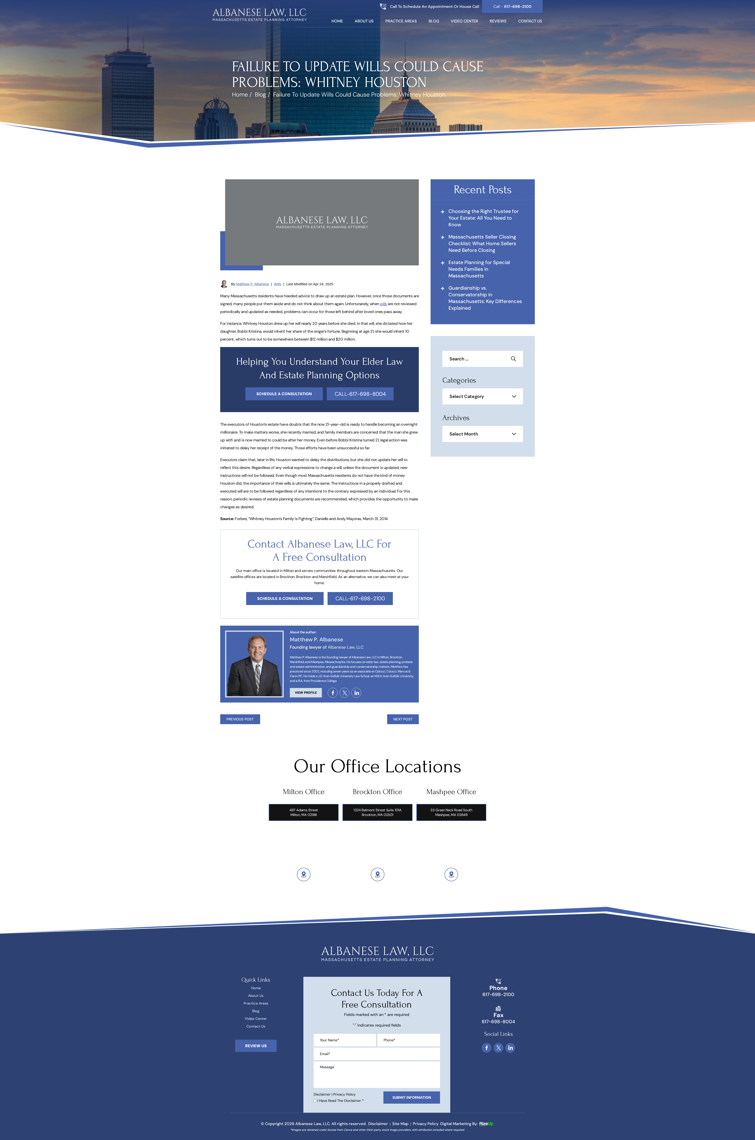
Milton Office (303, 791)
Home (337, 21)
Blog (434, 21)
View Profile (306, 693)
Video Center (464, 21)
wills (383, 303)
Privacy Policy (344, 1094)
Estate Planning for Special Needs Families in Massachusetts (479, 269)
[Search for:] (482, 359)
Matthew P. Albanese (252, 284)
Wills (277, 284)
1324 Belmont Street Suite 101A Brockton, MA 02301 (377, 812)
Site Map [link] (400, 1124)
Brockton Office (377, 791)
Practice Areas (401, 21)
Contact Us (530, 21)
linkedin (356, 693)
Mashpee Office (451, 791)
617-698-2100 (498, 994)
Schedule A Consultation (284, 393)
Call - (512, 6)
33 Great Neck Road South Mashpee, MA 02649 (451, 812)
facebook (333, 693)
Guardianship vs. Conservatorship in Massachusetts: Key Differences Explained (485, 298)
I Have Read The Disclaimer (340, 1100)
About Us (364, 21)
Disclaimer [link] (378, 1124)
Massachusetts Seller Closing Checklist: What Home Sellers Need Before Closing (482, 243)
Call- (360, 393)
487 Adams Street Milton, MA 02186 (303, 812)
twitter (344, 693)
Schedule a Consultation (285, 598)
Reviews (498, 21)
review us (256, 1045)
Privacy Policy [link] (425, 1124)
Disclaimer (322, 1094)
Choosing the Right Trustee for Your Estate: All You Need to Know (483, 218)
